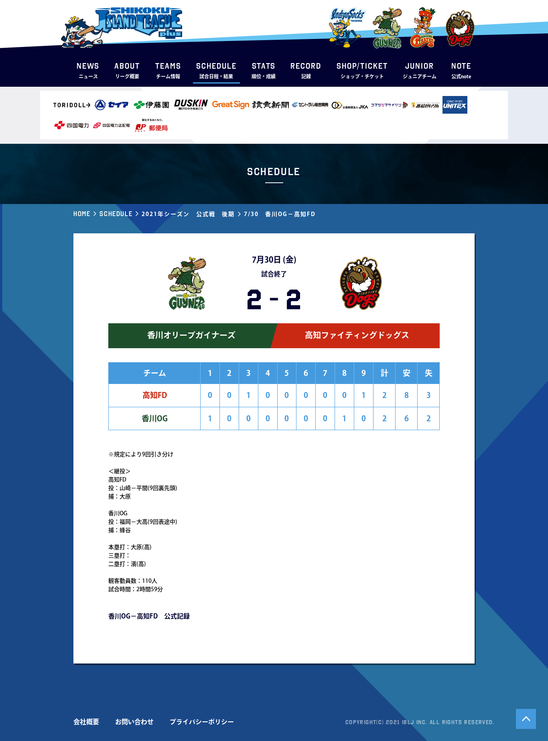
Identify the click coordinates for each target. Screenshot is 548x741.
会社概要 (86, 722)
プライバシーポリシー (202, 722)
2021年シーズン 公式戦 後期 (188, 214)
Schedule (115, 213)
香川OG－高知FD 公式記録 (149, 616)
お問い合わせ (134, 722)
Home (81, 213)
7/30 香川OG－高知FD (280, 214)
